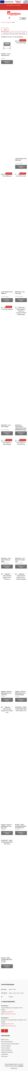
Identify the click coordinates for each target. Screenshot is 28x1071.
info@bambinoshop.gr (10, 1014)
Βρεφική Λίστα (5, 1039)
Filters (5, 29)
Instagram (6, 1030)
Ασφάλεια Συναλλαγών (7, 1052)
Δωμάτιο (8, 22)
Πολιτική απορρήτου (6, 1050)
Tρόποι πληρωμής (6, 1046)
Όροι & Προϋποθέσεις (7, 1041)
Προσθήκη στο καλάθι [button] (7, 62)
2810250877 (18, 5)
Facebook (2, 1030)
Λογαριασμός (4, 1054)
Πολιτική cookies (5, 1048)
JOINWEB (20, 1066)
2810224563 (10, 1024)
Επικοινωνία (4, 1056)
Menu (23, 18)
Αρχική (3, 22)
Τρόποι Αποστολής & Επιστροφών (10, 1043)
